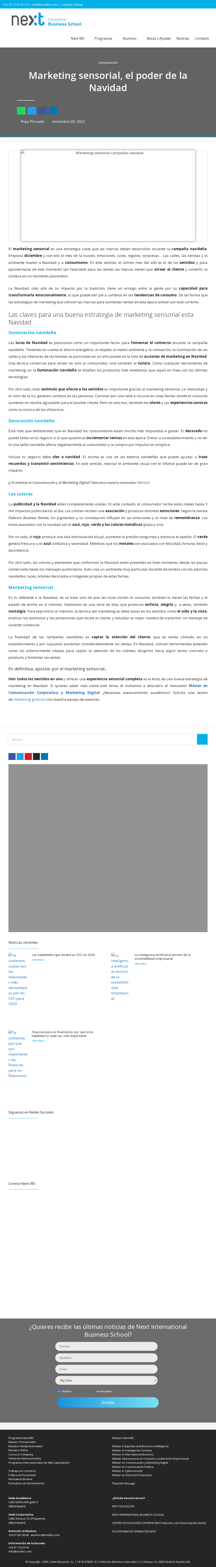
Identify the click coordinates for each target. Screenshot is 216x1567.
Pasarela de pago (123, 1483)
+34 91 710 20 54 (15, 4)
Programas (103, 38)
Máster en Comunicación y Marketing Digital (140, 1462)
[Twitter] (20, 756)
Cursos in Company (20, 1454)
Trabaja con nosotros (22, 1471)
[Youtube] (28, 756)
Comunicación (108, 62)
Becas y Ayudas (159, 38)
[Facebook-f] (12, 756)
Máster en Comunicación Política (133, 1467)
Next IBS (77, 38)
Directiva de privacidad (84, 1391)
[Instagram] (36, 756)
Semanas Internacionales (24, 1458)
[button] (21, 111)
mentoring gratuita (30, 699)
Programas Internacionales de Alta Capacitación (39, 1462)
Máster (143, 482)
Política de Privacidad (22, 1475)
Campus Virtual (72, 4)
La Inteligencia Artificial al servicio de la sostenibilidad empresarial (162, 957)
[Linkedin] (44, 756)
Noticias (182, 38)
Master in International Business (133, 1454)
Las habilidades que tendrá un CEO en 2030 (63, 955)
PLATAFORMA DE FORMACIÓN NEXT (134, 1531)
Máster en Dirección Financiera (132, 1475)
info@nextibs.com (45, 4)
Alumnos (129, 38)
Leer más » (38, 959)
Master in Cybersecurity (127, 1471)
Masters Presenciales (22, 1442)
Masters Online (18, 1450)
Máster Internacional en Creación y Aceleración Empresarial (150, 1458)
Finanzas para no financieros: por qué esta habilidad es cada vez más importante (62, 1034)
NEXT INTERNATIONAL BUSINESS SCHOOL (138, 1515)
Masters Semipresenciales (25, 1446)
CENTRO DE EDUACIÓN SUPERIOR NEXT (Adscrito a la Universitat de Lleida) (159, 1523)
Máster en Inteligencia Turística (132, 1450)
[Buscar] (202, 739)
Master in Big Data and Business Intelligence (140, 1446)
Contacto (202, 38)
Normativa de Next (20, 1479)
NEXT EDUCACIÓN (123, 1506)
